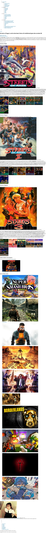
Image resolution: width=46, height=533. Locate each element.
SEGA (6, 37)
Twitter (3, 35)
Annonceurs (3, 526)
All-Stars (5, 18)
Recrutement (4, 527)
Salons (5, 11)
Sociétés (5, 10)
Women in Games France (7, 27)
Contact (1, 31)
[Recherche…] (1, 30)
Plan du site (3, 523)
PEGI (5, 25)
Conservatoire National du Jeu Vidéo (9, 22)
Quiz (5, 19)
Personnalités (6, 8)
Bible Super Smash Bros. (7, 15)
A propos (3, 525)
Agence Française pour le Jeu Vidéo (8, 20)
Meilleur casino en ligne (5, 529)
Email (5, 35)
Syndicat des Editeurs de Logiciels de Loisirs (10, 26)
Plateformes (5, 9)
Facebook (1, 35)
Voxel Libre (5, 4)
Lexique (5, 12)
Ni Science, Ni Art (6, 5)
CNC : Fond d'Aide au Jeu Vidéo (8, 21)
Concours (5, 16)
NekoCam (18, 517)
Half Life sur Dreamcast (7, 14)
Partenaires (3, 528)
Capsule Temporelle (7, 3)
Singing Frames (6, 6)
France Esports (6, 23)
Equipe (3, 524)
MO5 (5, 24)
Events (5, 17)
